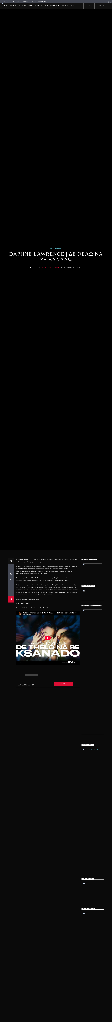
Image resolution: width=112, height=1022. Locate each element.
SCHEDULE (34, 6)
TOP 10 (45, 6)
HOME (14, 6)
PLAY (90, 6)
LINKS (34, 1)
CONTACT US (69, 6)
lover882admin (50, 272)
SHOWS (24, 6)
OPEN (101, 6)
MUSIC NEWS (6, 1)
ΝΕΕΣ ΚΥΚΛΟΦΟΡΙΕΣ (56, 252)
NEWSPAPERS (43, 1)
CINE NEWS (16, 1)
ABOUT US (56, 6)
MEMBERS (26, 1)
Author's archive (64, 692)
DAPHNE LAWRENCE (31, 683)
